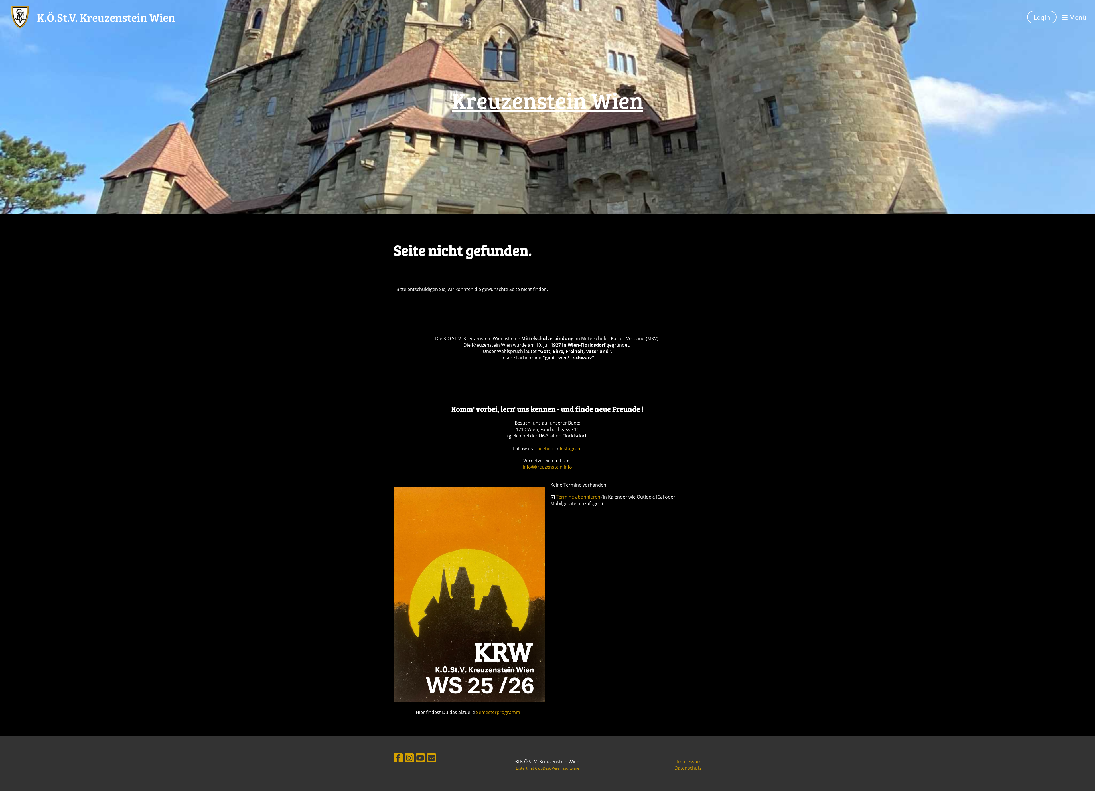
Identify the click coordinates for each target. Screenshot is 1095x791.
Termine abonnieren (578, 497)
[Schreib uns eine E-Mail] (431, 759)
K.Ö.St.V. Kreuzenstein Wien (106, 17)
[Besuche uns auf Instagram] (409, 759)
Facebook (546, 448)
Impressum (689, 761)
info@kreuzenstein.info (547, 467)
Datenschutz (687, 768)
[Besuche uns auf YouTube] (420, 759)
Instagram (571, 448)
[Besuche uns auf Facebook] (398, 759)
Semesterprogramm (498, 712)
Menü (1077, 17)
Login (1041, 17)
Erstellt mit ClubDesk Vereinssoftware (547, 768)
